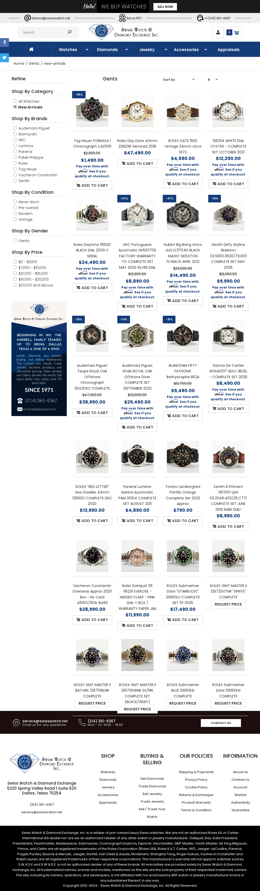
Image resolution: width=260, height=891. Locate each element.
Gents (23, 240)
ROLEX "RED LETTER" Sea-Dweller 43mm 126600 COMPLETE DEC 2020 (92, 495)
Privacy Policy (196, 779)
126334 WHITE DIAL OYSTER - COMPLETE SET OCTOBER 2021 (228, 146)
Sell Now (165, 7)
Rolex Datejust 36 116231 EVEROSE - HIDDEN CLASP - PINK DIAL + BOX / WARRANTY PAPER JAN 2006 (137, 597)
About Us (240, 772)
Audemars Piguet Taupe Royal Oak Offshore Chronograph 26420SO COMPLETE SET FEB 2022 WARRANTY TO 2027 (92, 377)
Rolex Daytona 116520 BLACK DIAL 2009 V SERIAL (92, 250)
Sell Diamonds (152, 778)
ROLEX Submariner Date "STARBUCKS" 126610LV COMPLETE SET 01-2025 (183, 594)
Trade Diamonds (152, 786)
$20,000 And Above (35, 285)
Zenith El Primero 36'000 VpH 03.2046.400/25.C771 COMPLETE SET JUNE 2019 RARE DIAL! (228, 498)
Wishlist (240, 794)
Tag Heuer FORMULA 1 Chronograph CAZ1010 (92, 143)
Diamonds (108, 779)
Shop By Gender (30, 231)
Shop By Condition (33, 192)
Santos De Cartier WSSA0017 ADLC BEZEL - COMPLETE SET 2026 (228, 371)
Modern (25, 213)
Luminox (25, 145)
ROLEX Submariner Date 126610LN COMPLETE (228, 690)
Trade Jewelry (152, 801)
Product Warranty (196, 802)
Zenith (23, 180)
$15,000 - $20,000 (33, 279)
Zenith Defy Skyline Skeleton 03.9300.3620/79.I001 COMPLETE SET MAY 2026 (228, 256)
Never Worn (28, 201)
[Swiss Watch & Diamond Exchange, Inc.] (123, 38)
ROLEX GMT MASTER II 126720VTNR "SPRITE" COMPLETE (228, 591)
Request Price (228, 604)
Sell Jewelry (152, 793)
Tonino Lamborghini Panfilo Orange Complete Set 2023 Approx (183, 495)
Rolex (23, 163)
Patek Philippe (30, 157)
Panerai (25, 151)
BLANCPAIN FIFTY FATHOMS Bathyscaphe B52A (183, 371)
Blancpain (27, 134)
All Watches (28, 101)
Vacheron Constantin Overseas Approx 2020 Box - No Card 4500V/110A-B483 (92, 594)
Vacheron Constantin (37, 175)
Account (240, 787)
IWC (21, 139)
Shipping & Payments (196, 772)
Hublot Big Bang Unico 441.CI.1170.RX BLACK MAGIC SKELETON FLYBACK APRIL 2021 (183, 253)
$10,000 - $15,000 (33, 273)
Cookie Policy (196, 787)
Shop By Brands (29, 118)
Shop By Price (27, 252)
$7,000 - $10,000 (32, 267)
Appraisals (108, 802)
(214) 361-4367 (42, 804)
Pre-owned (28, 207)
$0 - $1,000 (27, 261)
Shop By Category (32, 91)
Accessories (108, 794)
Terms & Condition (196, 810)
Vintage (25, 219)
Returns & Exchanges (196, 794)
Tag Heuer (27, 169)
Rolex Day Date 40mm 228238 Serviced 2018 (138, 143)
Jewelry (108, 787)
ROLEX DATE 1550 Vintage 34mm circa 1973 (183, 146)
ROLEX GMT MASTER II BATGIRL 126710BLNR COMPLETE (92, 690)
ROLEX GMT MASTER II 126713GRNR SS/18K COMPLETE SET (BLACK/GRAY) (137, 693)
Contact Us (221, 723)
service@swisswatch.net (41, 812)
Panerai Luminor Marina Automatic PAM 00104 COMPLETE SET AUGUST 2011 (138, 495)
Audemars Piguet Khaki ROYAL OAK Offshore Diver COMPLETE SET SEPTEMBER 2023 (137, 377)
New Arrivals (30, 107)
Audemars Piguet (34, 128)
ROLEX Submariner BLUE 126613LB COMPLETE (183, 690)
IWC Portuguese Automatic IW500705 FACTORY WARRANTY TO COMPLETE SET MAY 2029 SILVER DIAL (137, 256)
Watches (108, 772)
